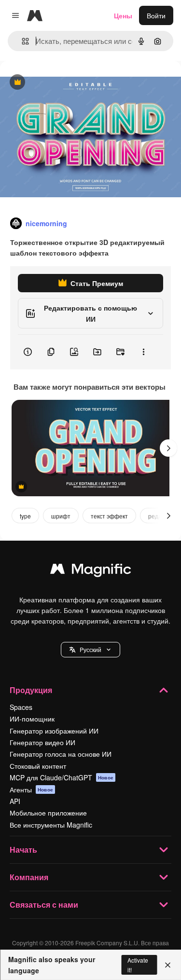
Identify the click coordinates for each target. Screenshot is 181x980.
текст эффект (109, 516)
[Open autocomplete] (21, 41)
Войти (156, 15)
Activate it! (137, 964)
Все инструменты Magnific (51, 825)
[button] (90, 649)
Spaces (21, 707)
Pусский (90, 649)
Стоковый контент (38, 766)
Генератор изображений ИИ (54, 730)
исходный (64, 83)
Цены (123, 15)
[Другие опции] (143, 352)
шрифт (60, 516)
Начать (23, 849)
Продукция (31, 689)
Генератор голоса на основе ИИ (60, 754)
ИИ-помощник (32, 718)
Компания (29, 877)
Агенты (31, 789)
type (25, 516)
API (15, 801)
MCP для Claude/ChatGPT (61, 777)
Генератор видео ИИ (42, 742)
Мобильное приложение (48, 812)
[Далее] (168, 448)
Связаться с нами (44, 904)
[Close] (168, 965)
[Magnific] (90, 571)
